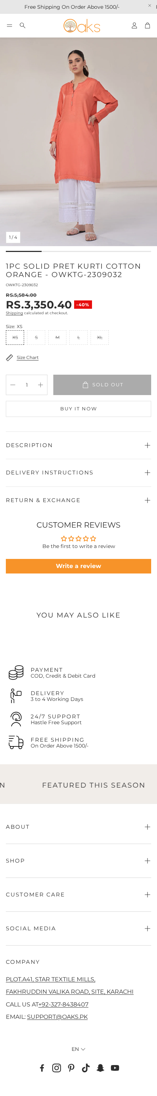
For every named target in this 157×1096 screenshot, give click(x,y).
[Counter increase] (40, 384)
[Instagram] (56, 1068)
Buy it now (78, 408)
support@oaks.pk (57, 1016)
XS (15, 337)
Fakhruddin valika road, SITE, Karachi (70, 991)
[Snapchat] (100, 1068)
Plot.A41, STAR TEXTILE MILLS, (50, 979)
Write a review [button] (78, 566)
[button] (9, 25)
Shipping (14, 313)
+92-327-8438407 (63, 1004)
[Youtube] (115, 1068)
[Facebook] (42, 1068)
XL (100, 337)
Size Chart (28, 357)
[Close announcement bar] (149, 5)
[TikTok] (85, 1068)
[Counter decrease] (12, 384)
